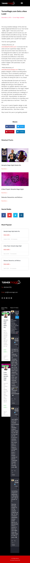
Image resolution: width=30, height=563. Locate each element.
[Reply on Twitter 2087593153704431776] (12, 541)
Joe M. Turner (16, 339)
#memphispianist (16, 393)
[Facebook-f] (2, 298)
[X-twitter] (4, 298)
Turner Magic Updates (18, 17)
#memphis (14, 390)
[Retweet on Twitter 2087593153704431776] (15, 541)
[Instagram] (9, 298)
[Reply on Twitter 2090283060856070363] (12, 399)
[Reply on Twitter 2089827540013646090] (12, 471)
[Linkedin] (11, 298)
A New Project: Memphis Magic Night (12, 189)
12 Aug (16, 486)
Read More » (4, 169)
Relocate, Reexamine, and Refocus (11, 197)
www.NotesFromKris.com (8, 47)
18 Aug (16, 414)
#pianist (14, 392)
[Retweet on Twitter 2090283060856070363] (15, 399)
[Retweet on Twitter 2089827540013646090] (15, 471)
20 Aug (16, 344)
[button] (21, 3)
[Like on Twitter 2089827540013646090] (13, 473)
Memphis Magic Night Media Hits (11, 165)
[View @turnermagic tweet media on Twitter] (13, 395)
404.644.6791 (8, 287)
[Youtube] (7, 298)
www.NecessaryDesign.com (9, 69)
